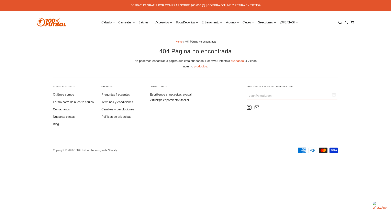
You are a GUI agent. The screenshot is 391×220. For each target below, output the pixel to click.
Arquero (231, 22)
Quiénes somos (63, 94)
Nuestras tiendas (64, 116)
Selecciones (265, 22)
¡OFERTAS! (287, 22)
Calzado (106, 22)
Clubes (247, 22)
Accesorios (162, 22)
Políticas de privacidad (116, 116)
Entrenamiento (211, 22)
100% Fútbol (81, 150)
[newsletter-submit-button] (334, 95)
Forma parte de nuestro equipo (73, 102)
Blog (56, 124)
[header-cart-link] (351, 22)
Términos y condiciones (117, 102)
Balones (143, 22)
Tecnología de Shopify (104, 150)
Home (179, 41)
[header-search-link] (339, 22)
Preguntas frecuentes (115, 94)
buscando (237, 61)
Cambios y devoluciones (117, 109)
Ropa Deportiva (185, 22)
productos (200, 66)
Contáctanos (61, 109)
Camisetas (125, 22)
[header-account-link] (345, 22)
